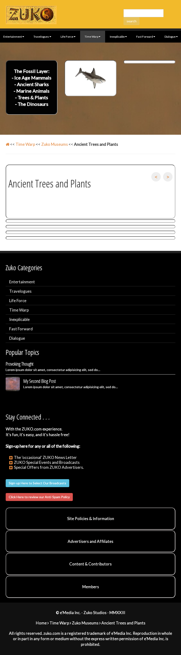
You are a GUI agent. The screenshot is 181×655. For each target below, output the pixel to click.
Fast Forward (144, 36)
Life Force (67, 36)
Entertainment (22, 281)
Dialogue (17, 338)
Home (41, 622)
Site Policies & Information (90, 518)
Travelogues (41, 36)
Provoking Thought (19, 364)
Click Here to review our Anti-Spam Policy (39, 497)
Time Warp (91, 36)
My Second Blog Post (39, 381)
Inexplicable (117, 36)
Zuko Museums (54, 144)
